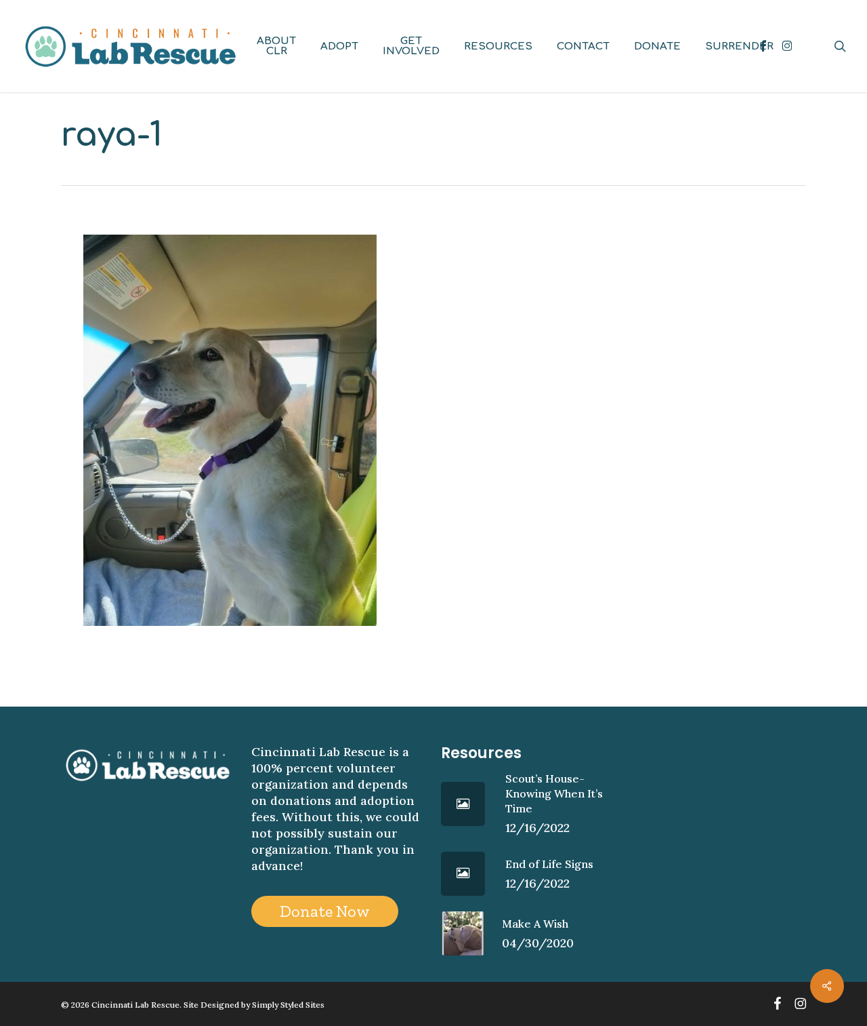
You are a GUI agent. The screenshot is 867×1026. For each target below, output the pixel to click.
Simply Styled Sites (288, 1005)
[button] (324, 911)
